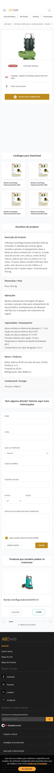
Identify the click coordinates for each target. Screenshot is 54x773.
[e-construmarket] (11, 725)
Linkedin (10, 692)
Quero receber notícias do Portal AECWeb (23, 538)
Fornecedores (48, 17)
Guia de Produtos (9, 17)
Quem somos (7, 651)
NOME (7, 416)
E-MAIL (7, 432)
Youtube (10, 684)
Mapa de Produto (9, 662)
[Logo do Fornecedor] (13, 65)
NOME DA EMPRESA (11, 464)
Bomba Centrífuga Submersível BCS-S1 (21, 599)
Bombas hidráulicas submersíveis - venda (32, 24)
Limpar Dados (13, 545)
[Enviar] (49, 719)
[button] (4, 622)
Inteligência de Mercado (13, 742)
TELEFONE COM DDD (12, 480)
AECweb (7, 24)
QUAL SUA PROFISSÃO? (12, 448)
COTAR (38, 612)
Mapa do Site (7, 657)
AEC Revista (24, 17)
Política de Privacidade (37, 763)
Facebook (11, 677)
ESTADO (7, 495)
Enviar (42, 545)
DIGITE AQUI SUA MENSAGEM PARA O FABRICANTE (22, 511)
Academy (36, 17)
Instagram (11, 700)
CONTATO (15, 612)
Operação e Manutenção (13, 751)
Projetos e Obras (10, 734)
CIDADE (28, 495)
